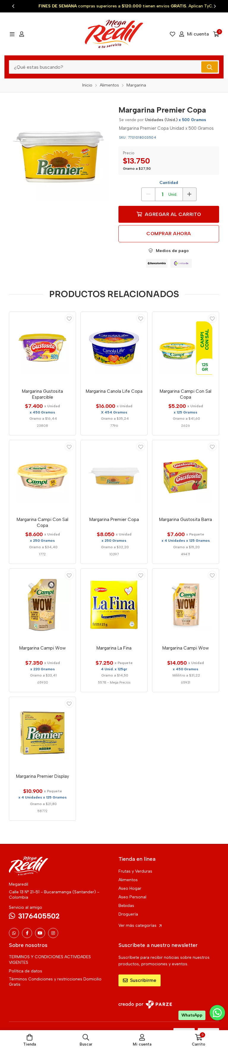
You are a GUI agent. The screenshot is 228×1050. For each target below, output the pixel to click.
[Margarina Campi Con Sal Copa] (185, 348)
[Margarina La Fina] (114, 605)
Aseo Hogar (129, 888)
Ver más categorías (138, 925)
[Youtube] (40, 933)
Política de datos (25, 971)
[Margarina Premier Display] (42, 733)
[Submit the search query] (209, 67)
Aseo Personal (132, 897)
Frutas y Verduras (135, 871)
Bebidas (126, 905)
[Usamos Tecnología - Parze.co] (145, 1005)
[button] (13, 6)
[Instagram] (53, 933)
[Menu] (12, 34)
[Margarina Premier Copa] (59, 151)
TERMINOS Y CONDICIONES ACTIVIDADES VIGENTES (50, 959)
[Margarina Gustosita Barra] (185, 476)
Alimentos (128, 879)
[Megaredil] (114, 34)
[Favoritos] (172, 34)
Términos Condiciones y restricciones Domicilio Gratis (55, 982)
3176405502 (39, 916)
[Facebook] (27, 933)
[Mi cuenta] (21, 34)
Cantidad (168, 182)
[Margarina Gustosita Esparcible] (42, 348)
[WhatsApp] (14, 933)
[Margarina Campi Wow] (42, 605)
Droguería (128, 914)
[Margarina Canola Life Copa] (114, 348)
